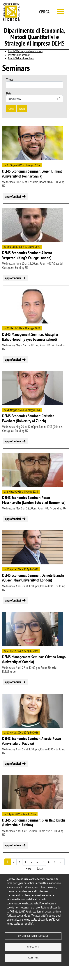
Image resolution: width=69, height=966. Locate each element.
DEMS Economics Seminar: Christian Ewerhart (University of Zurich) (28, 418)
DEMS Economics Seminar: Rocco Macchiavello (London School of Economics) (34, 500)
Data (8, 93)
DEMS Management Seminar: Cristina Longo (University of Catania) (34, 659)
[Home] (11, 12)
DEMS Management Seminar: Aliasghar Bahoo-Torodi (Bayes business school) (30, 337)
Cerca (11, 108)
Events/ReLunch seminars (21, 58)
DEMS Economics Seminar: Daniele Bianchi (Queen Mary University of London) (33, 578)
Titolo (9, 79)
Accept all (33, 957)
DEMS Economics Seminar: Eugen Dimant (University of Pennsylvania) (32, 173)
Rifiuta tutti (33, 946)
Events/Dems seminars (19, 55)
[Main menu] (61, 12)
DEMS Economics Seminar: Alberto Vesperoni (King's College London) (27, 255)
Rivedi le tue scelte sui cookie (33, 936)
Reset (22, 108)
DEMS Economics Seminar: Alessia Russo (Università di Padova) (31, 741)
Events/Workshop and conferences (25, 51)
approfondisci (13, 196)
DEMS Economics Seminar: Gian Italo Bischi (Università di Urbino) (33, 822)
